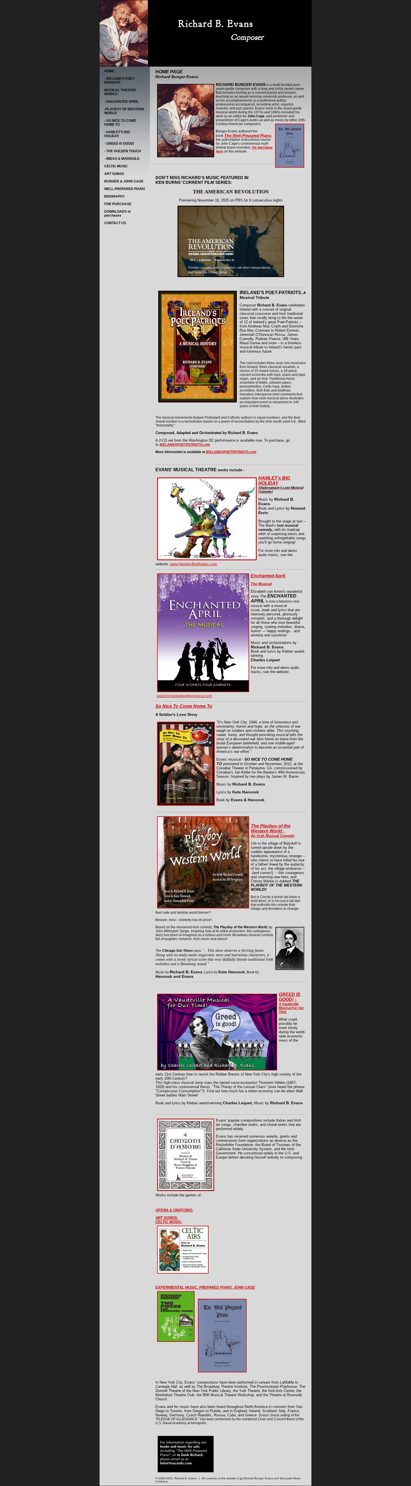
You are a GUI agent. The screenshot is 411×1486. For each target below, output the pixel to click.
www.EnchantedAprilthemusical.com (184, 696)
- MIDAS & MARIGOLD (122, 159)
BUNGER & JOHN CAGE (123, 181)
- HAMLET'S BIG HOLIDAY (117, 134)
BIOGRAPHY (114, 196)
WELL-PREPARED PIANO (124, 189)
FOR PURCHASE (117, 204)
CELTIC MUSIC (116, 166)
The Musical (261, 584)
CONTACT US (115, 223)
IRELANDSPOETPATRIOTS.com (231, 452)
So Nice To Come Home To (183, 706)
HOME (109, 71)
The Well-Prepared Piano (247, 135)
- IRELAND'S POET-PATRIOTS (119, 81)
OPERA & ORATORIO (173, 1210)
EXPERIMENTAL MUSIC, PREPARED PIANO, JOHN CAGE (205, 1287)
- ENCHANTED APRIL (121, 102)
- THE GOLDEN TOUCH (122, 151)
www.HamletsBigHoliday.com (193, 564)
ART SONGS (114, 174)
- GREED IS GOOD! (119, 144)
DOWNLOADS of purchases (117, 213)
